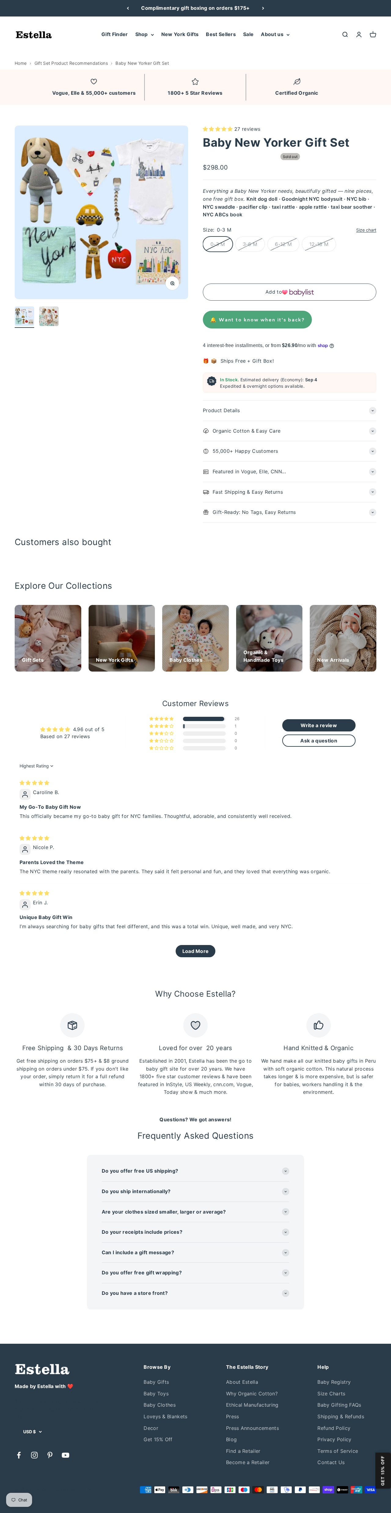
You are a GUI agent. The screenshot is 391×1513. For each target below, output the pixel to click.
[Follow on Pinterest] (50, 1455)
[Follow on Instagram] (34, 1455)
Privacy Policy (334, 1439)
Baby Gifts (156, 1382)
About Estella (242, 1382)
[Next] (263, 8)
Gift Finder (114, 34)
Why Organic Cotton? (252, 1393)
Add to (273, 292)
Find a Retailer (243, 1451)
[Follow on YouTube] (65, 1455)
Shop (141, 34)
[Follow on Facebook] (19, 1455)
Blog (231, 1439)
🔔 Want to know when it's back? (257, 320)
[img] (34, 783)
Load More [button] (195, 951)
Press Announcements (252, 1428)
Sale (248, 34)
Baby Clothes (160, 1405)
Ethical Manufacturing (252, 1405)
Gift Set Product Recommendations (71, 63)
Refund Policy (333, 1428)
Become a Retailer (247, 1462)
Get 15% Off (158, 1439)
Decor (151, 1428)
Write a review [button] (319, 725)
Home (21, 63)
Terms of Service (337, 1451)
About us (272, 34)
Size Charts (331, 1393)
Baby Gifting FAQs (339, 1405)
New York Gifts (180, 34)
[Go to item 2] (49, 317)
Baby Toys (156, 1393)
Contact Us (331, 1462)
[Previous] (128, 8)
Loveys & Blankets (165, 1416)
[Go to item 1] (24, 317)
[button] (218, 129)
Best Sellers (221, 34)
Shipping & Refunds (340, 1416)
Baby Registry (334, 1382)
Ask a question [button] (318, 741)
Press (232, 1416)
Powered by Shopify (70, 1489)
